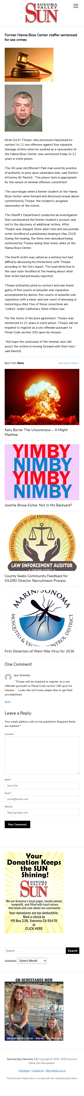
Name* (8, 779)
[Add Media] (42, 130)
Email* (8, 793)
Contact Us (37, 1071)
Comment (9, 734)
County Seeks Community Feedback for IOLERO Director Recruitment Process (36, 578)
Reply (8, 701)
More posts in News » (69, 363)
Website (9, 806)
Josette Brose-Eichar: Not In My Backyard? (38, 505)
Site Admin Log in (56, 1071)
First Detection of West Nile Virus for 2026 (39, 651)
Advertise (24, 1071)
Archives (10, 961)
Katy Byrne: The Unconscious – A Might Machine (36, 432)
